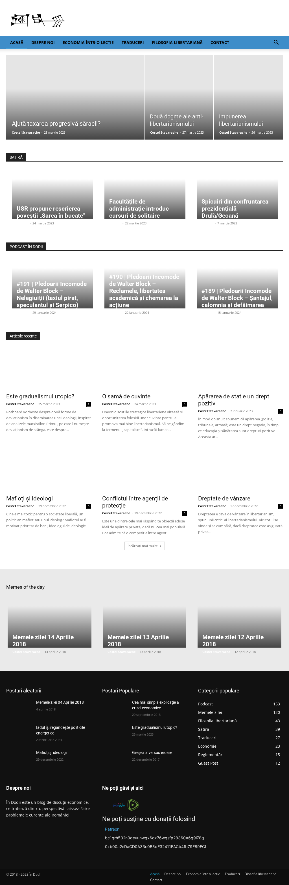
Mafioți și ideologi (29, 498)
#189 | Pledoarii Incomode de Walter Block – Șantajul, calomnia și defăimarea (237, 298)
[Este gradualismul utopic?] (48, 368)
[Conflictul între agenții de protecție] (144, 470)
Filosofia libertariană (177, 42)
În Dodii (23, 223)
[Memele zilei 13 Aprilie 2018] (145, 622)
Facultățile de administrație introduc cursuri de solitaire (139, 208)
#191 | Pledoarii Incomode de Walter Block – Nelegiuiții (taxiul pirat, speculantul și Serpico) (52, 294)
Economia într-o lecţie (88, 42)
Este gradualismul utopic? (40, 396)
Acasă (16, 42)
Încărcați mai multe (143, 545)
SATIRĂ (16, 157)
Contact (220, 42)
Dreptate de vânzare (224, 498)
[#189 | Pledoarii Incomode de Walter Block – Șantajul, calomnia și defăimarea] (237, 283)
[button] (276, 43)
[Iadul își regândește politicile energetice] (19, 734)
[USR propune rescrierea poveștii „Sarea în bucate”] (52, 194)
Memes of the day (25, 587)
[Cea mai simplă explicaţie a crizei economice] (115, 709)
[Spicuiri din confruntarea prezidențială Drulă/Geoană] (237, 194)
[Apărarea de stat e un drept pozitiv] (240, 368)
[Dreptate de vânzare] (240, 470)
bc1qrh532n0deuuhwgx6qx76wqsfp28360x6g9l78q (154, 837)
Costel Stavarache (26, 132)
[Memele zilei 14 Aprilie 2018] (49, 622)
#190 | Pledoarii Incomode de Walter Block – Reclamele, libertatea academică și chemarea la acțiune (144, 290)
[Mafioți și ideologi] (48, 470)
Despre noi (43, 42)
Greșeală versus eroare (152, 752)
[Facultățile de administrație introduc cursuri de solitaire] (145, 194)
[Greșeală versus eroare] (115, 759)
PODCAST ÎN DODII (26, 246)
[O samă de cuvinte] (144, 368)
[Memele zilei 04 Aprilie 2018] (19, 709)
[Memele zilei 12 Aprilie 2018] (239, 622)
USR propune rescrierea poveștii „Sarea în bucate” (51, 212)
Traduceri (133, 42)
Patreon (112, 829)
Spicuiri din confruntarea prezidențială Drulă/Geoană (235, 208)
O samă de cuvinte (126, 396)
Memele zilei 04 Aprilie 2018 (60, 702)
